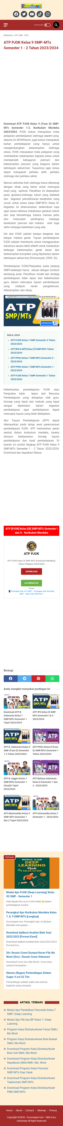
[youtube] (31, 14)
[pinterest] (39, 678)
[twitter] (23, 14)
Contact (30, 1110)
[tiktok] (39, 14)
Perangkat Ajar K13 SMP (21, 591)
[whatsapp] (52, 678)
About (19, 1110)
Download (31, 571)
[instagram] (47, 14)
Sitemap (41, 1110)
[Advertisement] (31, 86)
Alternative (31, 583)
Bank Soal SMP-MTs (34, 594)
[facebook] (15, 14)
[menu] (8, 25)
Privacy (53, 1110)
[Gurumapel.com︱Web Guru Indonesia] (31, 6)
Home (9, 1110)
